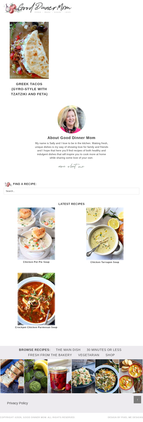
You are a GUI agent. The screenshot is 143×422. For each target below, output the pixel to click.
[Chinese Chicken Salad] (107, 391)
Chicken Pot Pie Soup (36, 262)
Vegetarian (88, 355)
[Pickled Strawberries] (59, 391)
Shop (110, 355)
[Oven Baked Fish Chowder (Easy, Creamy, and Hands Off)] (131, 391)
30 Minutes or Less (104, 349)
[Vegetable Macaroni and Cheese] (83, 391)
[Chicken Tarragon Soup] (104, 234)
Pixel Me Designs (132, 417)
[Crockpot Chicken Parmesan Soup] (36, 299)
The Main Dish (68, 349)
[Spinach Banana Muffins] (36, 391)
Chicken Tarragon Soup (104, 262)
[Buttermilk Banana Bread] (12, 391)
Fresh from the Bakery (50, 355)
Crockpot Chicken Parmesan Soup (36, 327)
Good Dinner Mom (37, 8)
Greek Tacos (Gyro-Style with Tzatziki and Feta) (29, 89)
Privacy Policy (17, 403)
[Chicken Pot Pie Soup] (36, 234)
